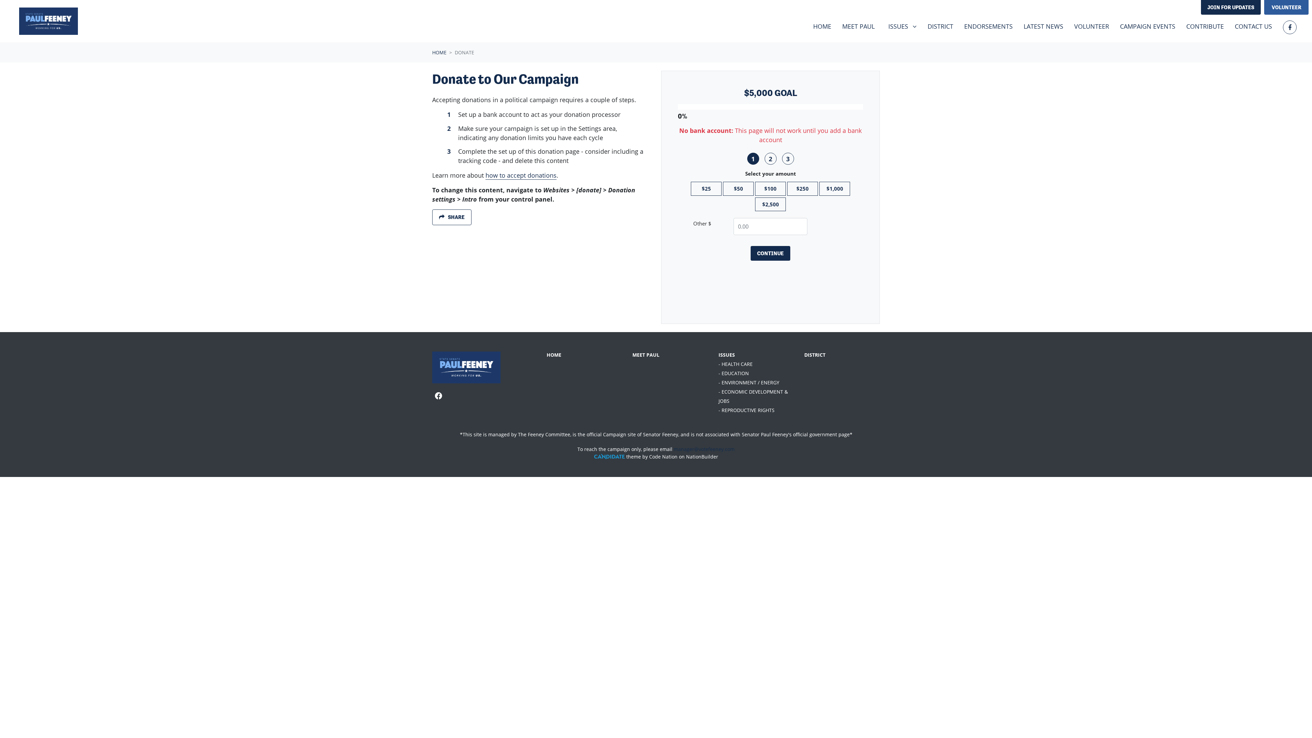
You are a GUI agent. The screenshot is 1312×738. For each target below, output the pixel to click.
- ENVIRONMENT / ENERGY (749, 382)
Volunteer (1286, 7)
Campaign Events (1147, 26)
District (940, 26)
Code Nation (663, 456)
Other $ (702, 223)
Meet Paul (858, 26)
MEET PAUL (645, 355)
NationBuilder (702, 456)
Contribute (1205, 26)
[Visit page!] (1290, 27)
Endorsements (988, 26)
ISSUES (727, 355)
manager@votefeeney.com (704, 449)
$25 (706, 188)
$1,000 (834, 188)
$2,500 (770, 204)
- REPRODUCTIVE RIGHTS (747, 410)
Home (822, 26)
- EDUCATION (734, 373)
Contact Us (1253, 26)
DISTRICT (814, 355)
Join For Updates (1230, 7)
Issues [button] (905, 26)
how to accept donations (521, 175)
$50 (738, 188)
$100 (770, 188)
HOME (554, 355)
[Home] (48, 21)
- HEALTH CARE (736, 364)
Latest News (1043, 26)
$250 (802, 188)
